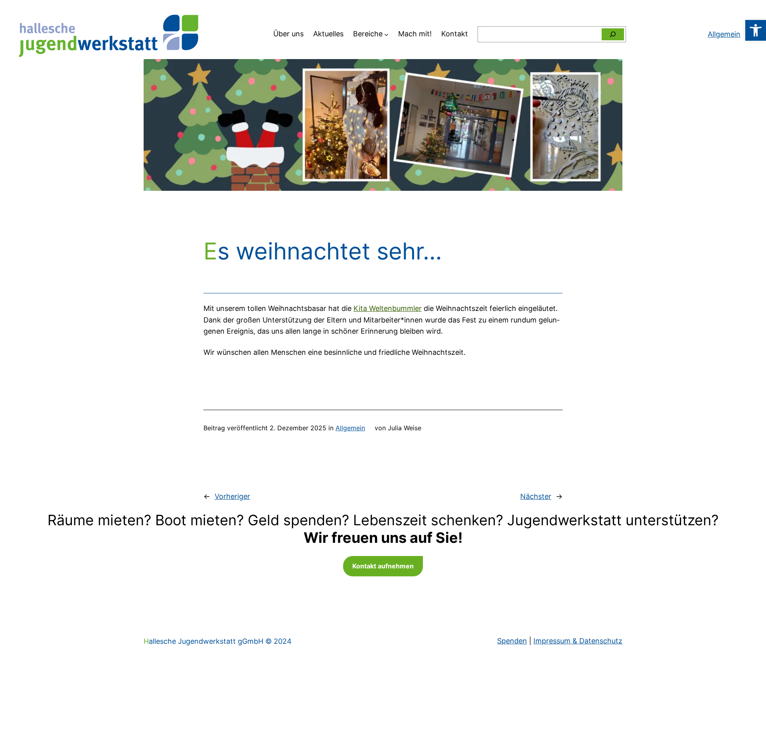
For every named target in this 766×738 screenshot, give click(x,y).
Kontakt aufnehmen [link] (383, 566)
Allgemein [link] (350, 428)
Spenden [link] (512, 641)
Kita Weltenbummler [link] (387, 308)
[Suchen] (613, 34)
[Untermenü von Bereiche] (386, 34)
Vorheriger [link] (232, 496)
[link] (755, 30)
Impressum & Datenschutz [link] (577, 641)
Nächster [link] (535, 496)
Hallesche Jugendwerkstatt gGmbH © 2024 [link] (218, 641)
